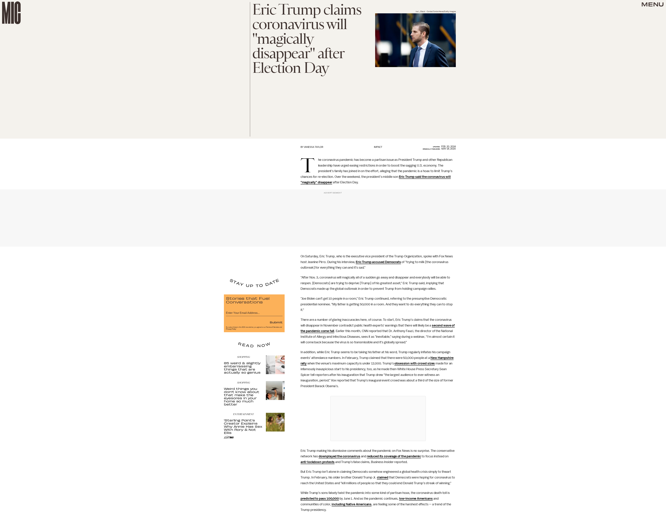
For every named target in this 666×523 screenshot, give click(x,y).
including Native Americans (352, 504)
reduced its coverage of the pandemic (394, 456)
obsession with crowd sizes (414, 363)
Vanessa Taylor (313, 147)
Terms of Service (272, 327)
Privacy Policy (231, 329)
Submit (276, 322)
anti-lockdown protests (318, 462)
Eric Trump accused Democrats (378, 262)
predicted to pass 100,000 (320, 498)
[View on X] (378, 418)
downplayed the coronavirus (339, 456)
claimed (382, 477)
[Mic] (11, 12)
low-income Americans (416, 498)
